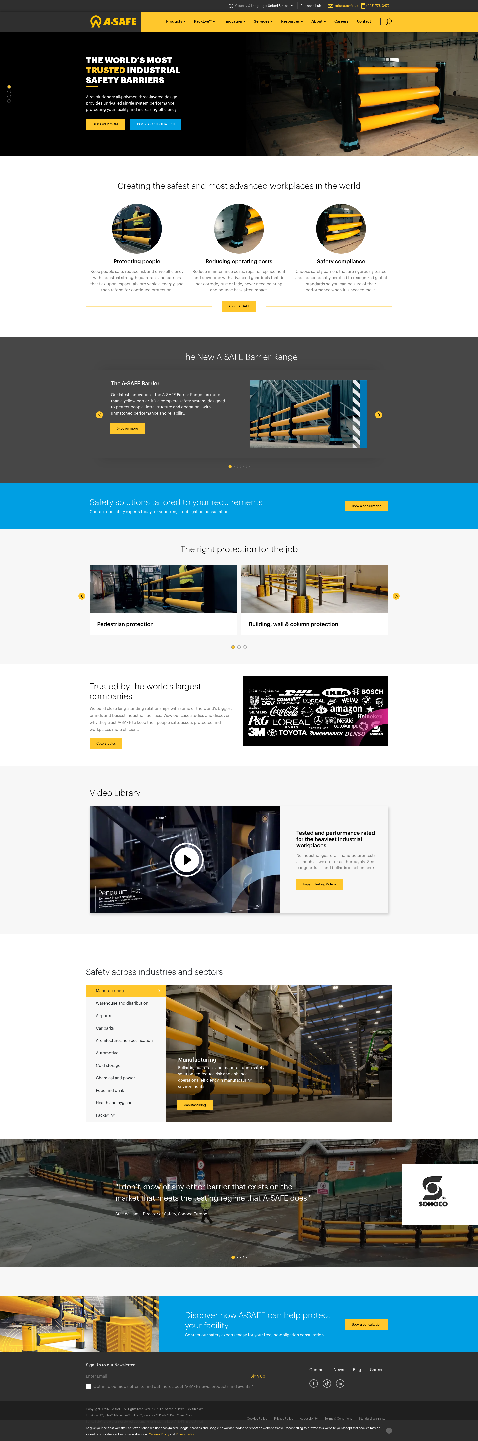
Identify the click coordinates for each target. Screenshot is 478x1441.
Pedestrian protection (163, 600)
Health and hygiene (114, 1103)
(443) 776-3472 (378, 5)
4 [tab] (9, 101)
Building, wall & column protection (314, 600)
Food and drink (110, 1091)
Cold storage (108, 1066)
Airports (103, 1016)
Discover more (127, 428)
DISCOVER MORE (106, 119)
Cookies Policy (257, 1418)
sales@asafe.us (346, 5)
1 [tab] (9, 87)
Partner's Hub (311, 5)
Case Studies (106, 743)
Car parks (105, 1028)
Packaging (105, 1115)
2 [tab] (9, 91)
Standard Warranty (372, 1418)
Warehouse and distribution (122, 1003)
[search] (386, 21)
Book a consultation (367, 506)
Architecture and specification (124, 1041)
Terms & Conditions (338, 1418)
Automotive (107, 1053)
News (339, 1370)
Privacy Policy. (185, 1434)
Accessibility (309, 1418)
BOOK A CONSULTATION (156, 119)
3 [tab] (9, 96)
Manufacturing (110, 991)
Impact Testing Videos (319, 884)
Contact (364, 21)
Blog (357, 1370)
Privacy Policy (283, 1418)
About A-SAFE (239, 306)
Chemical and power (115, 1078)
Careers (341, 21)
